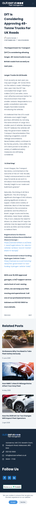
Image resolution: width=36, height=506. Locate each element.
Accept (13, 502)
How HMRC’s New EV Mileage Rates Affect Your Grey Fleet (17, 384)
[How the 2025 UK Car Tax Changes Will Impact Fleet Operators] (18, 404)
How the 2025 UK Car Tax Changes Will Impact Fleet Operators (16, 417)
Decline (22, 502)
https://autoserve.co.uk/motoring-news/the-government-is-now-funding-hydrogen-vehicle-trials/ (18, 264)
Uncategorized (23, 40)
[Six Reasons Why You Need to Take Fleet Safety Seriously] (18, 339)
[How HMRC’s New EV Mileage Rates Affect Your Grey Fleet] (18, 371)
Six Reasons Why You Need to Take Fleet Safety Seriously (16, 352)
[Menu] (33, 3)
